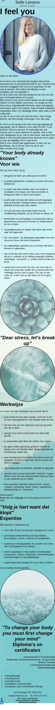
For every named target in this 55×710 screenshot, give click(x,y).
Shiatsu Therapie (46, 662)
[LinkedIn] (27, 702)
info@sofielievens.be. (19, 696)
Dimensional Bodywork (43, 665)
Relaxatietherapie (46, 667)
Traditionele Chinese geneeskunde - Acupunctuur (30, 659)
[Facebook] (27, 699)
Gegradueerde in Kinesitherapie (39, 657)
